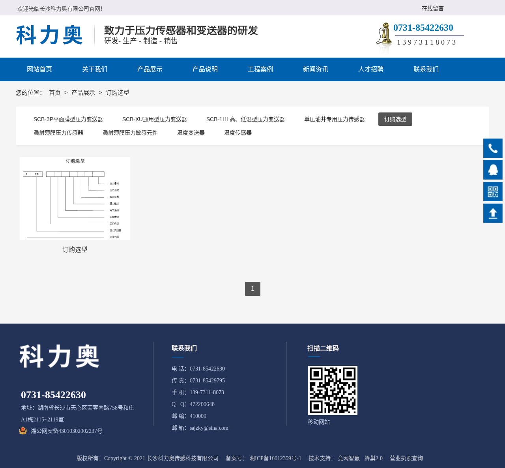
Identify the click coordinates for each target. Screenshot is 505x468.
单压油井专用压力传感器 (334, 119)
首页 (55, 92)
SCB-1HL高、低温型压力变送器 (245, 119)
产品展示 (84, 92)
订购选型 (395, 119)
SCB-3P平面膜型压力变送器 (68, 119)
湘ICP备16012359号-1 (275, 458)
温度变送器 (191, 132)
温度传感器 (238, 132)
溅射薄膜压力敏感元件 (130, 132)
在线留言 (433, 8)
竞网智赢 (349, 458)
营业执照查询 (406, 458)
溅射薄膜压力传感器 (58, 132)
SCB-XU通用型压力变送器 (154, 119)
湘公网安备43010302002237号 (67, 431)
